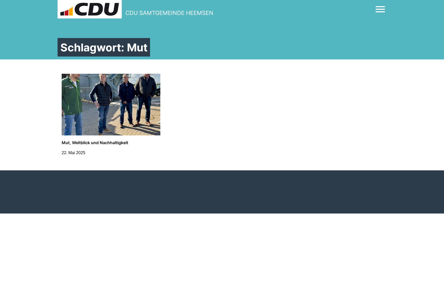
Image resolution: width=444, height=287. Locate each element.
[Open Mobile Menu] (380, 9)
